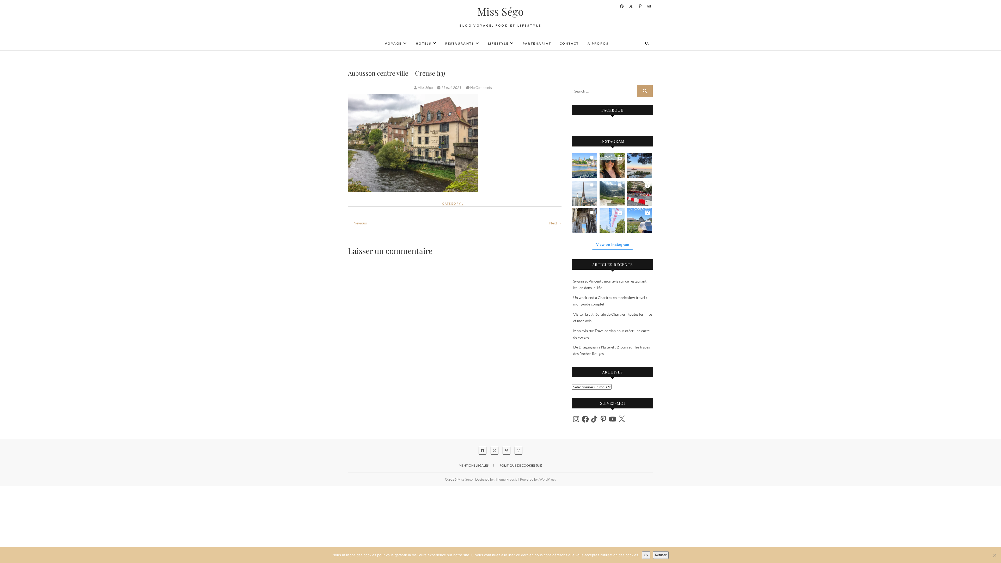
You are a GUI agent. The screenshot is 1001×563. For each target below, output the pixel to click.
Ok (646, 555)
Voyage (393, 43)
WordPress (547, 479)
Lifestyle (498, 43)
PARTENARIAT (537, 43)
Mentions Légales (474, 465)
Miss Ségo (500, 11)
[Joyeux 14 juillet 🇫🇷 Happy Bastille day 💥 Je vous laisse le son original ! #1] (612, 220)
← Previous (357, 223)
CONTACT (569, 43)
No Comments (481, 87)
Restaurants (459, 43)
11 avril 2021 (451, 87)
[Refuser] (994, 555)
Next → (555, 223)
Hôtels (423, 43)
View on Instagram (612, 244)
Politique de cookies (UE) (521, 465)
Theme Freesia (506, 479)
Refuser (661, 555)
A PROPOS (598, 43)
